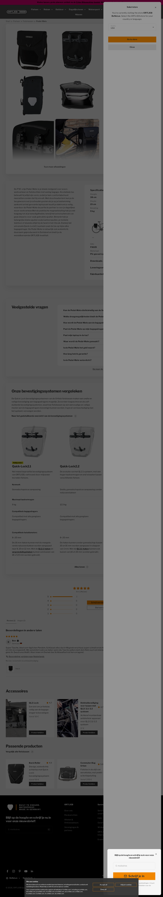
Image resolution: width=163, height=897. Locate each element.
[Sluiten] (156, 854)
